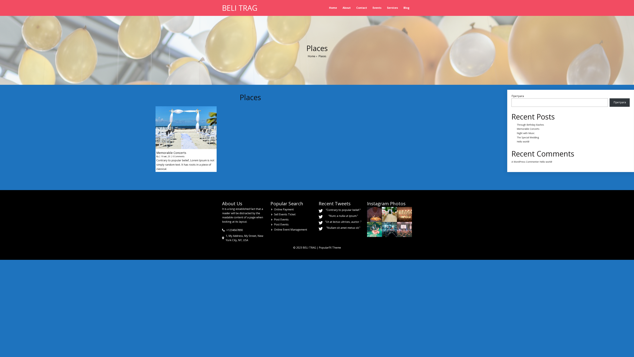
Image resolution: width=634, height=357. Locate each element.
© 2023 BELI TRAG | (306, 247)
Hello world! (523, 141)
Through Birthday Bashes (530, 124)
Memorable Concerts (528, 128)
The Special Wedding (528, 137)
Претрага (517, 96)
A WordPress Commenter (525, 161)
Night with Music (526, 133)
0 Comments (178, 156)
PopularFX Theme (330, 247)
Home (311, 56)
